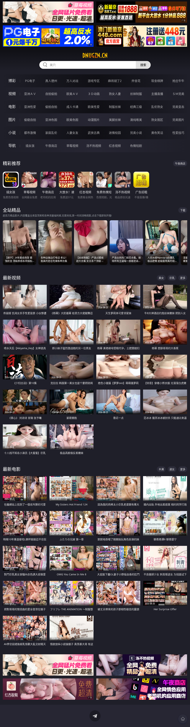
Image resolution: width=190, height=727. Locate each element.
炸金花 (136, 81)
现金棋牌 (157, 81)
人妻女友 (72, 133)
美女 (161, 278)
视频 (12, 93)
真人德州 (51, 81)
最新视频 (12, 278)
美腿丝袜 (115, 120)
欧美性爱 (94, 107)
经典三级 (136, 107)
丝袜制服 (136, 94)
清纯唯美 (136, 120)
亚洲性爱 (30, 107)
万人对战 (72, 81)
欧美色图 (72, 120)
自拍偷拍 (51, 94)
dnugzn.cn (95, 55)
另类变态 (178, 107)
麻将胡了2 (115, 81)
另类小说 (136, 133)
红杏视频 (115, 146)
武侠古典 (94, 133)
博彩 (12, 80)
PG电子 (30, 81)
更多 (182, 278)
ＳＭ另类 (178, 94)
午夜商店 (51, 146)
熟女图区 (157, 120)
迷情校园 (115, 133)
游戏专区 (94, 81)
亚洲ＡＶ (30, 94)
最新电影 (12, 469)
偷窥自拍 (30, 120)
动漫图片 (94, 120)
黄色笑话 (157, 133)
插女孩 (30, 146)
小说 (12, 132)
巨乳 (172, 278)
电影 (12, 106)
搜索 (143, 65)
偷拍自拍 (51, 107)
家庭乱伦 (51, 133)
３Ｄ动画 (94, 94)
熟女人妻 (115, 94)
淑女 (172, 469)
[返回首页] (182, 718)
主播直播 (157, 94)
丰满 (161, 469)
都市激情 (30, 133)
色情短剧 (136, 146)
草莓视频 (72, 146)
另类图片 (178, 120)
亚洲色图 (51, 120)
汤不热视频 (93, 146)
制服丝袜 (115, 107)
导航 (12, 145)
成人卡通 (72, 107)
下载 (182, 210)
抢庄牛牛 (178, 81)
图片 (12, 119)
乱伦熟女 (157, 107)
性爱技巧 (178, 133)
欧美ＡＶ (72, 94)
